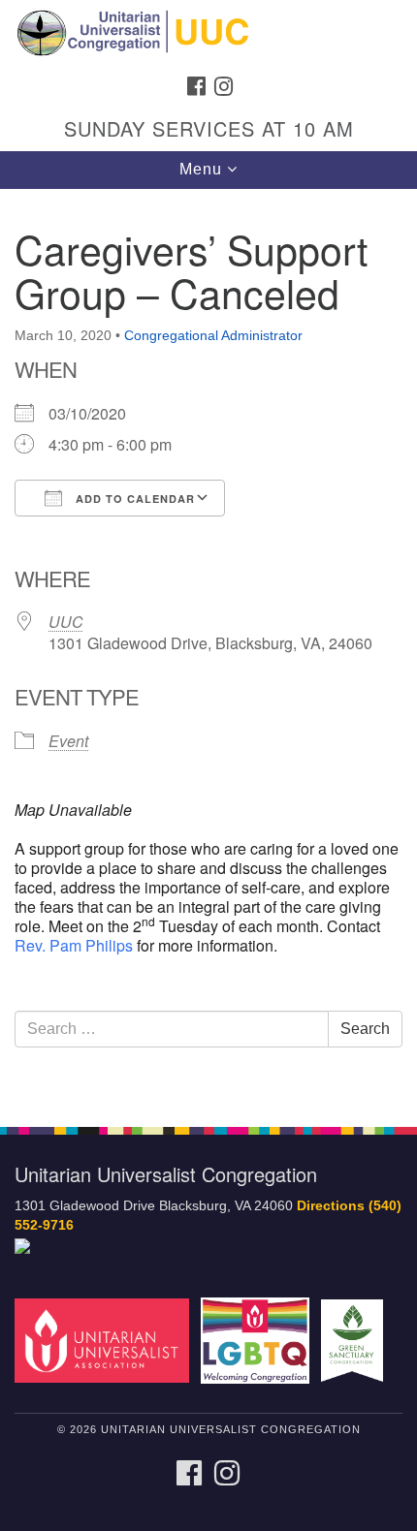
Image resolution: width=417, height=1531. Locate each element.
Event (68, 741)
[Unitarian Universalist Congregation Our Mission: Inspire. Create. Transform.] (208, 33)
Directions (331, 1206)
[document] (208, 647)
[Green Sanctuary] (356, 1339)
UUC (65, 621)
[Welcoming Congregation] (259, 1339)
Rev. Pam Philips (74, 945)
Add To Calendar (133, 498)
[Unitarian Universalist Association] (106, 1339)
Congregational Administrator (213, 335)
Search (365, 1028)
